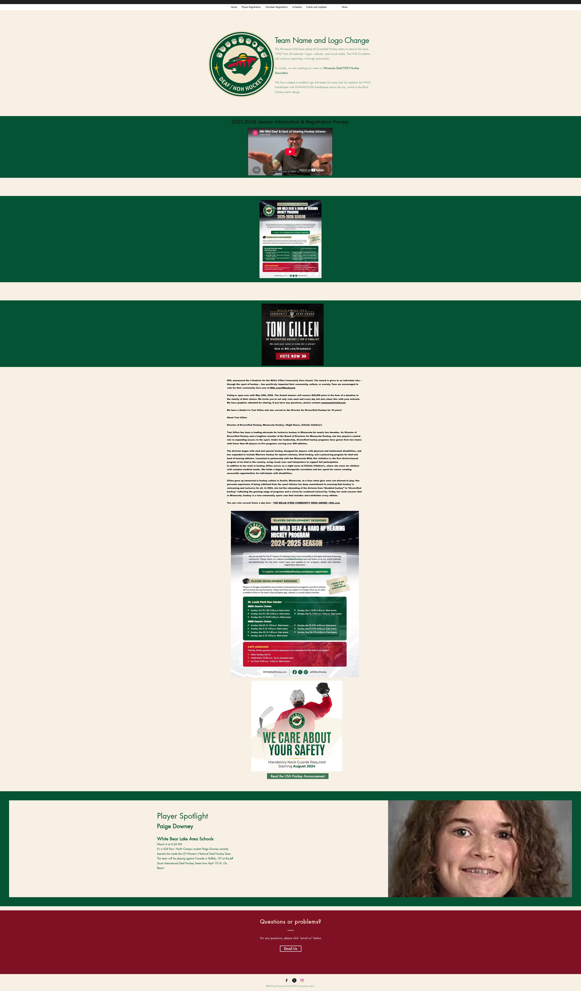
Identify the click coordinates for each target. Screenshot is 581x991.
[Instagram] (302, 980)
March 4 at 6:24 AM (169, 844)
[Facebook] (286, 980)
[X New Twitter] (294, 980)
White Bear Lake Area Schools (185, 838)
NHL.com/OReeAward (282, 388)
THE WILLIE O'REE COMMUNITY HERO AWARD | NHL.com (306, 503)
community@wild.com (333, 402)
